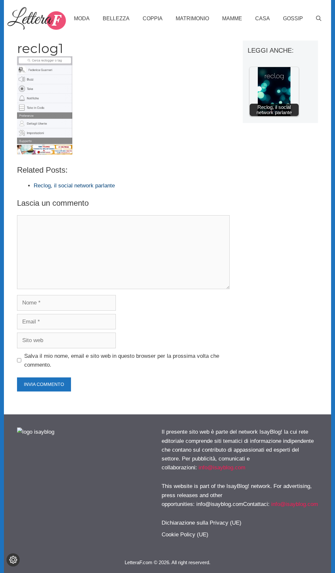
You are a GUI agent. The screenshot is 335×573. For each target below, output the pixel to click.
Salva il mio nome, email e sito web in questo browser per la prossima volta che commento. (121, 360)
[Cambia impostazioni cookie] (13, 559)
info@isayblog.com (222, 467)
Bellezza (116, 18)
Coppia (153, 18)
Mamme (232, 18)
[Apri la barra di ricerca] (318, 18)
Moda (82, 18)
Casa (262, 18)
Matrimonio (192, 18)
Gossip (293, 18)
